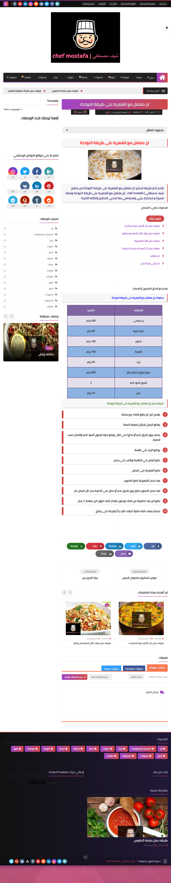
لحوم (113, 77)
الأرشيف (102, 4)
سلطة (84, 77)
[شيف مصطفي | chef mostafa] (85, 37)
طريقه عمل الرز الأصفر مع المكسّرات (142, 226)
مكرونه (13, 77)
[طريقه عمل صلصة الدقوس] (127, 817)
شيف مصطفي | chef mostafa (120, 861)
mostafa (161, 845)
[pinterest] (20, 4)
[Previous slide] (11, 316)
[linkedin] (25, 4)
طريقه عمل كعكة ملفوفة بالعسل (54, 91)
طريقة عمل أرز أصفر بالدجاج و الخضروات (141, 248)
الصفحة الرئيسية (120, 112)
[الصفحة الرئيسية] (162, 77)
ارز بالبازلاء (155, 256)
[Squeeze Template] (165, 861)
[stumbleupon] (27, 861)
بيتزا (55, 77)
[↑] (85, 857)
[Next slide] (64, 592)
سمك (139, 77)
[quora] (16, 861)
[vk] (41, 4)
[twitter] (46, 4)
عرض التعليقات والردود (73, 677)
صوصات (49, 276)
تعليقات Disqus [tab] (111, 669)
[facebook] (52, 4)
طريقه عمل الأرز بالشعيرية (147, 241)
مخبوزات (42, 77)
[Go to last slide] (70, 592)
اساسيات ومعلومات (43, 234)
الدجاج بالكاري (44, 354)
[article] (90, 574)
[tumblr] (14, 4)
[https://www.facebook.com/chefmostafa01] (6, 861)
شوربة (126, 77)
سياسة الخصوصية (147, 4)
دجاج (152, 78)
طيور (51, 282)
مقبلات (27, 77)
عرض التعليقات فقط (99, 677)
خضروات (99, 77)
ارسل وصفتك (88, 4)
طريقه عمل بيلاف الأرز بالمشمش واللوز (141, 233)
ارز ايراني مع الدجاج (150, 263)
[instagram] (30, 4)
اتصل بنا (113, 4)
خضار (51, 252)
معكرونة (49, 300)
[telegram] (11, 861)
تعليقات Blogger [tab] (157, 668)
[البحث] (5, 3)
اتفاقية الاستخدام (128, 4)
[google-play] (57, 4)
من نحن (163, 4)
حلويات (70, 77)
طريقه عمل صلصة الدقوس (94, 91)
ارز (106, 112)
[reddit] (36, 4)
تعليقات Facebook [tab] (134, 669)
